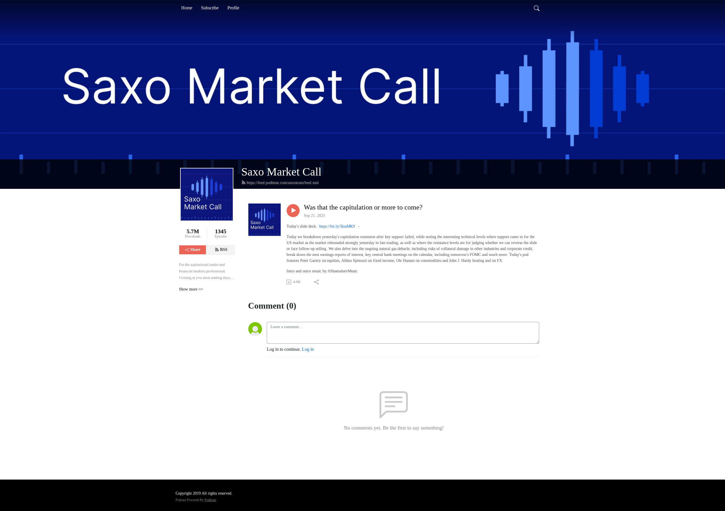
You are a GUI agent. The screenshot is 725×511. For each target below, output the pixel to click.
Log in (308, 349)
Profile (233, 7)
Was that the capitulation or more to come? (363, 207)
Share (195, 249)
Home (186, 7)
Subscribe (210, 7)
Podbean (210, 500)
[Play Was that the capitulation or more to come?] (293, 210)
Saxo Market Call (281, 171)
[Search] (537, 8)
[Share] (317, 282)
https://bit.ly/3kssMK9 (337, 226)
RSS (223, 249)
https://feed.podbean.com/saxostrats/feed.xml (283, 183)
